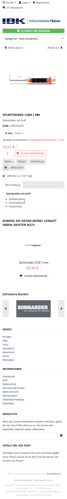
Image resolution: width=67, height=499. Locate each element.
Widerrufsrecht (11, 391)
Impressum (9, 376)
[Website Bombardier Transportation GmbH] (33, 308)
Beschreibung (12, 184)
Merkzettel (8, 359)
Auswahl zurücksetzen (15, 139)
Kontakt (7, 336)
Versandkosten (54, 473)
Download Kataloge (13, 399)
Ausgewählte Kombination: (42, 139)
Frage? (22, 161)
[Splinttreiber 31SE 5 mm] (33, 246)
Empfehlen (37, 161)
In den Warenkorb (32, 153)
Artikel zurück (15, 47)
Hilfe (5, 340)
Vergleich (17, 167)
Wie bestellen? (10, 395)
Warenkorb (9, 352)
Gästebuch (8, 348)
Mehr (8, 161)
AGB (5, 380)
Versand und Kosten (14, 388)
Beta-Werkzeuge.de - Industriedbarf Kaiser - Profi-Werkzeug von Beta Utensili (33, 21)
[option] (33, 308)
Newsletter (8, 403)
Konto (6, 356)
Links (5, 344)
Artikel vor (54, 47)
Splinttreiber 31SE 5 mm (33, 262)
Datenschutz (9, 384)
